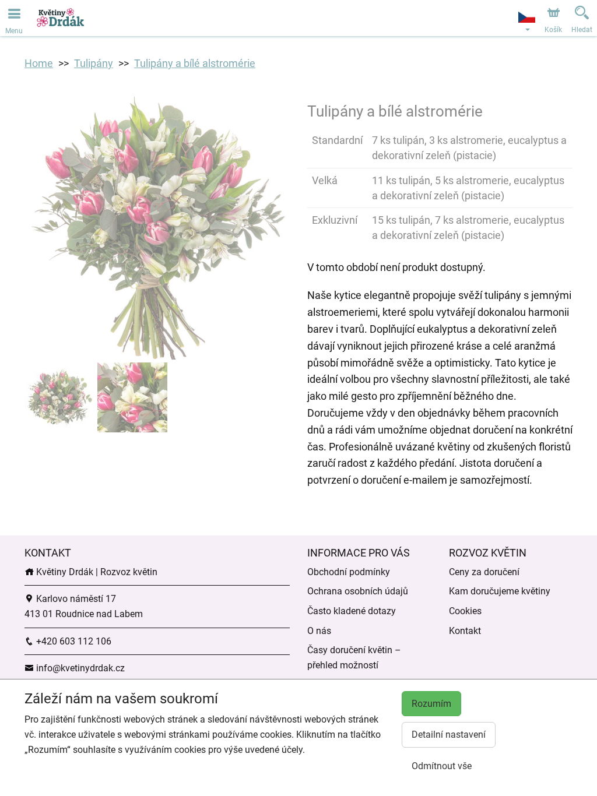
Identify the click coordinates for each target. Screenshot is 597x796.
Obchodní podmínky (348, 571)
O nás (319, 630)
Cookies (465, 611)
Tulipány (93, 63)
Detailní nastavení (449, 734)
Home (38, 63)
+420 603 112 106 (72, 641)
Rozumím (431, 703)
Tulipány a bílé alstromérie (194, 63)
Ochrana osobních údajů (357, 591)
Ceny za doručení (484, 571)
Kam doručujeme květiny (499, 591)
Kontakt (465, 630)
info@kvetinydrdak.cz (79, 668)
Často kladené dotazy (351, 611)
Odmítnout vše (442, 766)
